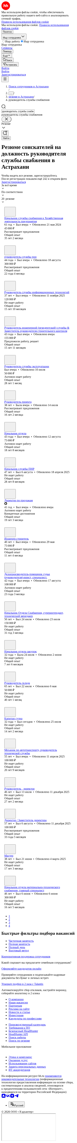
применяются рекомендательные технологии (31, 1077)
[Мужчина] (10, 211)
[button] (5, 68)
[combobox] (18, 111)
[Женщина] (10, 395)
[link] (7, 60)
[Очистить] (6, 119)
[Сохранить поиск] (5, 133)
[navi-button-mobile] (5, 79)
